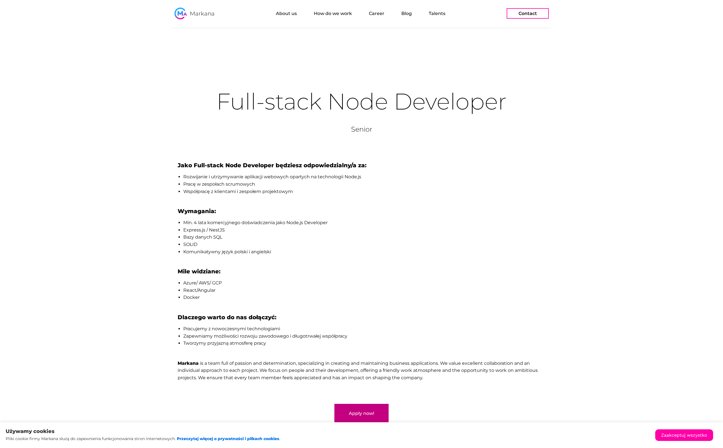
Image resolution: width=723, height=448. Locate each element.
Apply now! (361, 413)
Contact (528, 13)
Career (376, 13)
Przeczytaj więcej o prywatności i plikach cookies (228, 438)
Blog (406, 13)
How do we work (333, 13)
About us (286, 13)
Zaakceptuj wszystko (684, 435)
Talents (437, 13)
